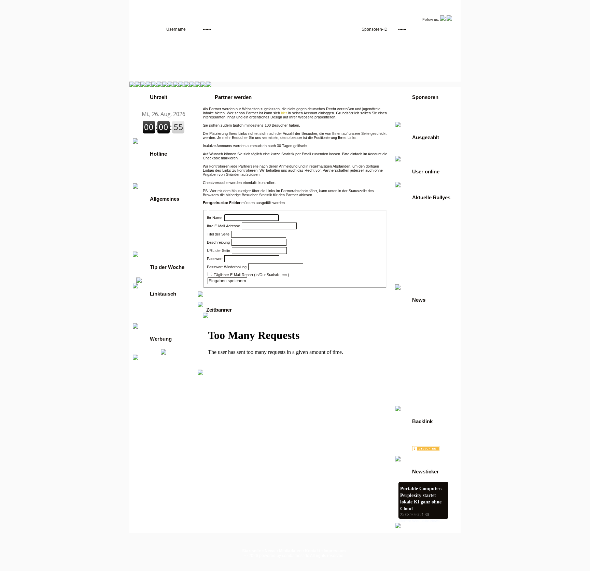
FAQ (143, 221)
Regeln (145, 216)
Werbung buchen (417, 114)
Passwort (215, 259)
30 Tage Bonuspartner (422, 243)
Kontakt (146, 235)
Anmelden (148, 211)
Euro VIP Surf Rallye (420, 282)
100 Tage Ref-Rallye (420, 210)
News (144, 226)
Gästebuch (149, 230)
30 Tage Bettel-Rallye (421, 239)
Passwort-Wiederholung (227, 267)
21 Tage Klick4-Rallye (422, 219)
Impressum (335, 550)
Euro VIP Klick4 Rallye (422, 277)
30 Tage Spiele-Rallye (421, 258)
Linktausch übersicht (159, 316)
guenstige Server (155, 249)
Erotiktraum (410, 439)
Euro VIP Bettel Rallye (422, 267)
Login (406, 110)
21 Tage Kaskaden (419, 215)
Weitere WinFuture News (419, 521)
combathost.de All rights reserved (312, 555)
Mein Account (152, 320)
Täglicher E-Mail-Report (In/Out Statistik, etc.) (251, 275)
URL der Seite (218, 250)
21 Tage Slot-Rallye (419, 229)
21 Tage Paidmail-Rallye (424, 224)
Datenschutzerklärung (160, 240)
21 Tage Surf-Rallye (420, 234)
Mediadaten (290, 550)
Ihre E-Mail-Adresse (223, 226)
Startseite (251, 550)
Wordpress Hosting (417, 434)
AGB (405, 119)
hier (284, 113)
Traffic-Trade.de (157, 306)
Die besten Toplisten (161, 311)
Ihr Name (214, 218)
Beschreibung (218, 242)
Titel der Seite (218, 234)
